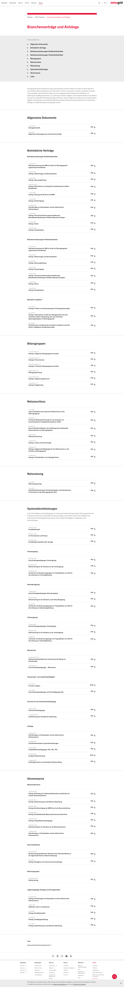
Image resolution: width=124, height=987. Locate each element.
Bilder (79, 977)
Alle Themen (39, 17)
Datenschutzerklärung (59, 984)
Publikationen (81, 975)
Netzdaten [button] (22, 972)
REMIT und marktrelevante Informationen (98, 975)
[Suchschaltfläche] (99, 3)
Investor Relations (52, 970)
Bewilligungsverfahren (39, 972)
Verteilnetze (94, 965)
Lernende (66, 974)
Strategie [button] (51, 968)
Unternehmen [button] (52, 965)
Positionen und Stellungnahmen (81, 972)
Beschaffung (51, 972)
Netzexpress (37, 970)
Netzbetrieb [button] (4, 3)
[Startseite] (116, 3)
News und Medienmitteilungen (82, 966)
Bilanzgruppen (95, 970)
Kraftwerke (94, 968)
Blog (79, 969)
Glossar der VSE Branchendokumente (38, 945)
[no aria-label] (53, 956)
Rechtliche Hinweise (79, 984)
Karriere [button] (27, 3)
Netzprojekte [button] (13, 3)
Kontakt (50, 978)
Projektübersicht (38, 965)
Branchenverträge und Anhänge (58, 17)
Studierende (66, 972)
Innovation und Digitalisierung (52, 975)
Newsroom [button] (34, 3)
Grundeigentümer (38, 974)
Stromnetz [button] (22, 965)
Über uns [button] (20, 3)
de (105, 3)
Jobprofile (66, 970)
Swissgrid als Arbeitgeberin (69, 968)
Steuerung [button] (22, 968)
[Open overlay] (114, 976)
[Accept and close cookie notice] (120, 983)
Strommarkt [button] (22, 970)
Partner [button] (41, 3)
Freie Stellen (66, 965)
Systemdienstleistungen (97, 972)
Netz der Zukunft (38, 968)
